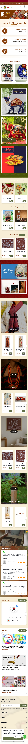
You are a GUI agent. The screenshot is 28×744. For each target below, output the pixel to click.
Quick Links (4, 712)
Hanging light (7, 521)
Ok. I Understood (13, 738)
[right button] (25, 14)
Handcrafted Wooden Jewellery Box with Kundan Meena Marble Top (7, 197)
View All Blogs (22, 630)
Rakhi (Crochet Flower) (7, 407)
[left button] (2, 14)
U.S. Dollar (10, 3)
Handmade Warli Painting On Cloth (8, 252)
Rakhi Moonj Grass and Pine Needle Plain (20, 407)
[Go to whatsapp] (24, 737)
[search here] (20, 7)
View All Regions (22, 600)
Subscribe (23, 705)
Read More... (5, 649)
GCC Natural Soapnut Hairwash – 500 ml (21, 224)
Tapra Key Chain (20, 521)
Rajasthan (14, 614)
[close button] (1, 7)
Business (3, 727)
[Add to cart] (11, 201)
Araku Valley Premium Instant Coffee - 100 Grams (8, 224)
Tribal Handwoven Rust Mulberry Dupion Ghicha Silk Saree (7, 350)
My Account (4, 722)
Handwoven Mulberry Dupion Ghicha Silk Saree (20, 350)
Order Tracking (20, 3)
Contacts (3, 717)
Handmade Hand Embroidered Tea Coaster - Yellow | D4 (21, 197)
